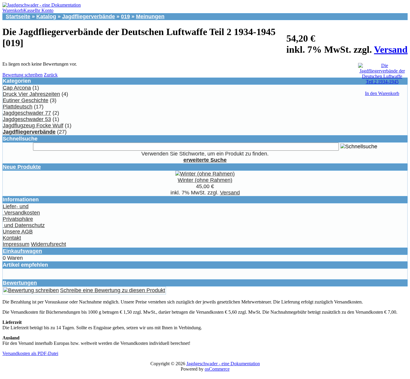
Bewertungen (20, 283)
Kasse (29, 10)
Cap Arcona (17, 88)
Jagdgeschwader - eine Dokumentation (223, 363)
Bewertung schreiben (22, 74)
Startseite (18, 16)
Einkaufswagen (22, 251)
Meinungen (150, 16)
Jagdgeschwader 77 (27, 113)
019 (125, 16)
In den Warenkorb (382, 93)
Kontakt (12, 238)
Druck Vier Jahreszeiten (31, 94)
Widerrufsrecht (48, 244)
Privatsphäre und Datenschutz (24, 222)
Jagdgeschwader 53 (27, 119)
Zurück (51, 74)
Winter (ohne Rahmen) (205, 180)
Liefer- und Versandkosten (21, 209)
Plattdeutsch (17, 107)
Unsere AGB (18, 232)
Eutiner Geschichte (25, 100)
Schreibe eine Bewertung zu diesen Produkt (112, 290)
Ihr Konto (44, 10)
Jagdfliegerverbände (88, 16)
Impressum (16, 244)
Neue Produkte (22, 167)
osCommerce (217, 369)
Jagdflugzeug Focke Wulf (33, 126)
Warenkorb (12, 10)
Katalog (46, 16)
